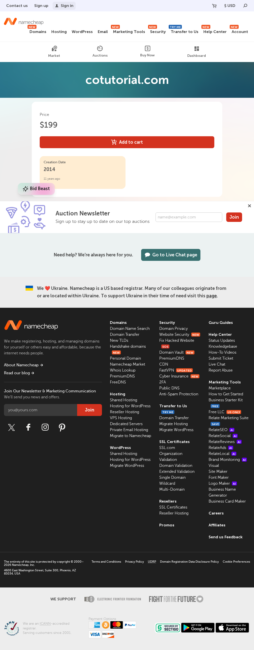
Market (54, 56)
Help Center (214, 31)
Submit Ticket (221, 358)
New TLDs (119, 340)
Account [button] (239, 31)
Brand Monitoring (227, 459)
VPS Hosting (121, 418)
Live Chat (217, 364)
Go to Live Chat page (174, 255)
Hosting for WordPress (130, 406)
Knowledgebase (223, 346)
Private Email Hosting (129, 430)
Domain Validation (175, 465)
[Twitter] (11, 427)
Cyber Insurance (178, 376)
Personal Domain (125, 358)
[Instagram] (45, 427)
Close (249, 205)
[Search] (245, 5)
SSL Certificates (174, 441)
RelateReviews (225, 442)
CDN (163, 364)
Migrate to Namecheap (130, 436)
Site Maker (218, 471)
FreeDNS (118, 382)
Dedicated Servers (126, 424)
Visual (214, 465)
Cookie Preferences (236, 561)
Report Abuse (221, 370)
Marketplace (220, 388)
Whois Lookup (122, 370)
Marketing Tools (128, 31)
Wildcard (167, 483)
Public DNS (169, 388)
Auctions (100, 55)
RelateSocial (223, 436)
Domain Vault (176, 352)
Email (103, 31)
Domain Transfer (124, 334)
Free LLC (224, 412)
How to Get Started (226, 394)
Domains (37, 31)
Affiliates (217, 525)
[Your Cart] (214, 5)
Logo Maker (222, 483)
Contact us (17, 5)
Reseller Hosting (124, 412)
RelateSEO (221, 430)
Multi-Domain (172, 489)
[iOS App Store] (232, 628)
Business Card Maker (227, 501)
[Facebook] (28, 427)
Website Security (179, 334)
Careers (216, 513)
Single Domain (172, 477)
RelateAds (220, 447)
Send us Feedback (226, 537)
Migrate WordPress (127, 465)
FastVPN (175, 370)
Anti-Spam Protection (178, 394)
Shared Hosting (123, 400)
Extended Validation (176, 471)
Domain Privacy (173, 328)
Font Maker (219, 477)
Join (234, 217)
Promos (166, 525)
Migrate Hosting (173, 424)
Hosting (59, 31)
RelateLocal (222, 453)
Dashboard (196, 56)
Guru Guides (221, 322)
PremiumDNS (122, 376)
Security (157, 31)
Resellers (168, 501)
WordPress (82, 31)
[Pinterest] (62, 427)
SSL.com (167, 447)
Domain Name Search (130, 328)
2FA (162, 382)
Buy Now (147, 55)
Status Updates (222, 340)
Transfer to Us (184, 31)
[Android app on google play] (198, 628)
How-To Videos (222, 352)
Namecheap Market (127, 364)
